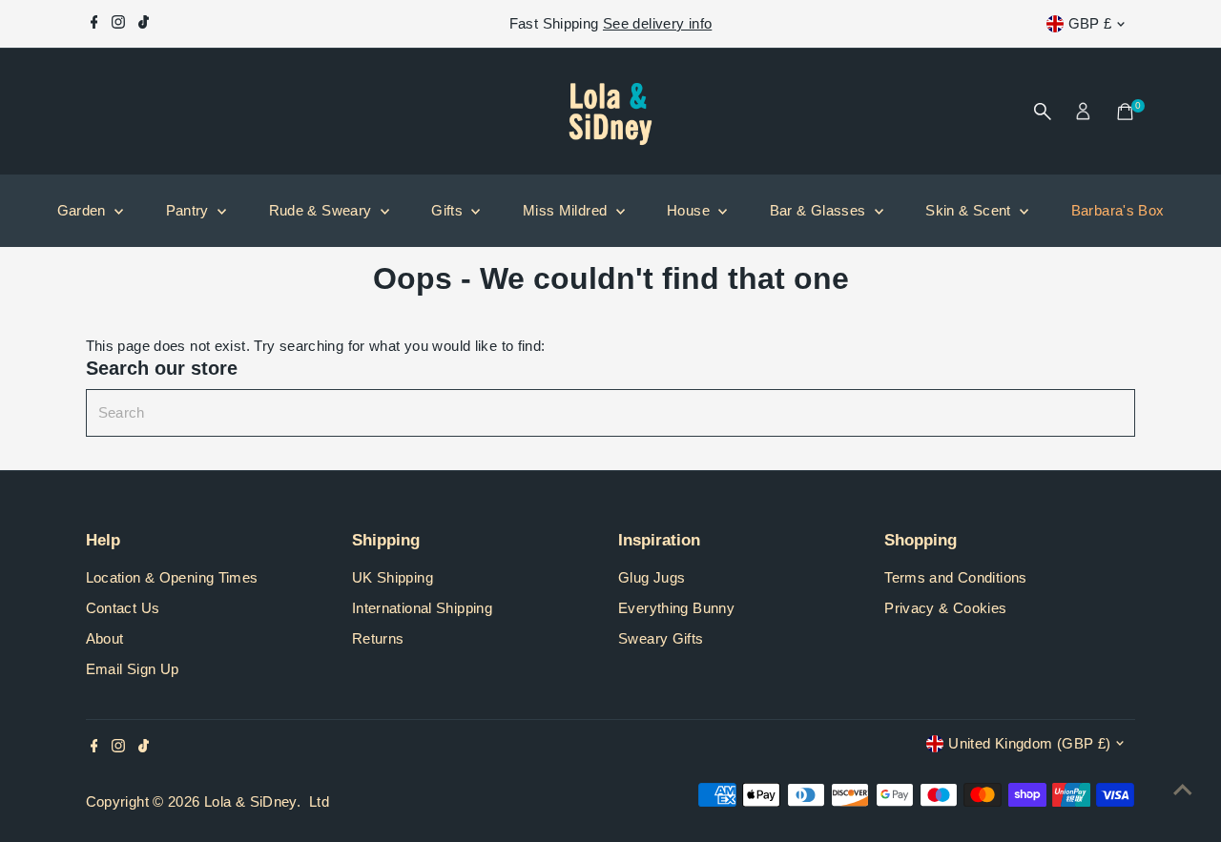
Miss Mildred (567, 210)
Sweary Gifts (661, 638)
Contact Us (123, 608)
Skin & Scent (970, 210)
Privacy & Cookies (945, 608)
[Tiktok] (144, 24)
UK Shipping (392, 577)
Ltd (319, 801)
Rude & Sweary (322, 210)
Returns (378, 638)
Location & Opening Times (172, 577)
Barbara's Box (1118, 210)
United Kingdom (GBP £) (1029, 743)
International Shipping (422, 608)
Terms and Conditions (955, 577)
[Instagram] (118, 24)
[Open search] (1042, 111)
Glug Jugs (651, 577)
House (690, 210)
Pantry (190, 210)
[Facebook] (94, 24)
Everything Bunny (676, 608)
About (105, 638)
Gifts (448, 210)
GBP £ (1090, 23)
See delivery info (657, 23)
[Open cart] (1125, 111)
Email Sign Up (132, 669)
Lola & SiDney (250, 801)
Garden (84, 210)
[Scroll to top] (1183, 789)
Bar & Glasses (820, 210)
